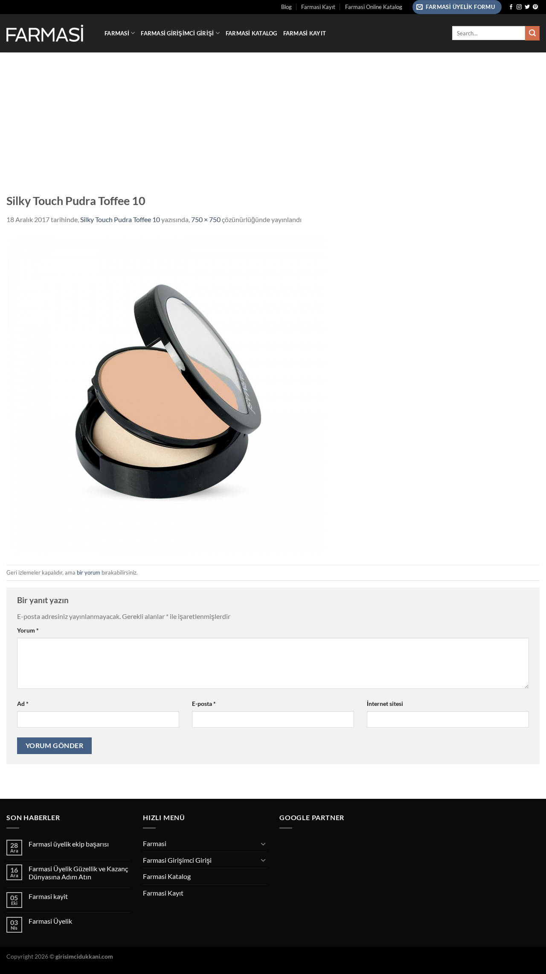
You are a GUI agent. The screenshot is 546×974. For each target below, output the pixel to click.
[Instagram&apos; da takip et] (519, 7)
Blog (286, 6)
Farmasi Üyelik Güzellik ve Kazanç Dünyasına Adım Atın (78, 872)
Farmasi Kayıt (318, 6)
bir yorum (88, 572)
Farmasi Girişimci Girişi (177, 33)
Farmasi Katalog (251, 33)
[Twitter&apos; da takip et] (527, 7)
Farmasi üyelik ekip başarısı (69, 844)
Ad (23, 703)
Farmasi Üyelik (50, 921)
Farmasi (117, 33)
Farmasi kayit (48, 896)
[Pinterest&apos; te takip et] (535, 7)
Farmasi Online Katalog (373, 6)
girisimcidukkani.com (84, 956)
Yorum (28, 630)
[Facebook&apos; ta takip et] (511, 7)
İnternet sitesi (385, 703)
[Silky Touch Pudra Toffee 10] (166, 394)
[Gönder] (532, 33)
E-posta (204, 703)
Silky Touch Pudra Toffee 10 (120, 219)
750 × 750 (206, 219)
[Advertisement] (273, 116)
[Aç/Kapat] (263, 843)
